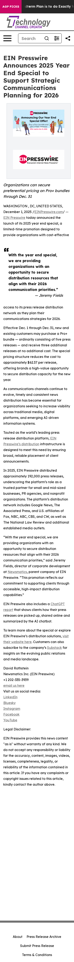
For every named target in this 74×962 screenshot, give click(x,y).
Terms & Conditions (37, 955)
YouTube (10, 720)
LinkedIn (10, 697)
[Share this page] (68, 38)
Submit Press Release (37, 946)
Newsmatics (17, 572)
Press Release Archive (44, 937)
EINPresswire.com (48, 212)
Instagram (11, 709)
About (17, 937)
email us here (13, 685)
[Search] (47, 38)
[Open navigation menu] (7, 38)
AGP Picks (10, 6)
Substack (54, 648)
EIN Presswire (14, 218)
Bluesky (9, 703)
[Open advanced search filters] (56, 38)
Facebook (11, 714)
